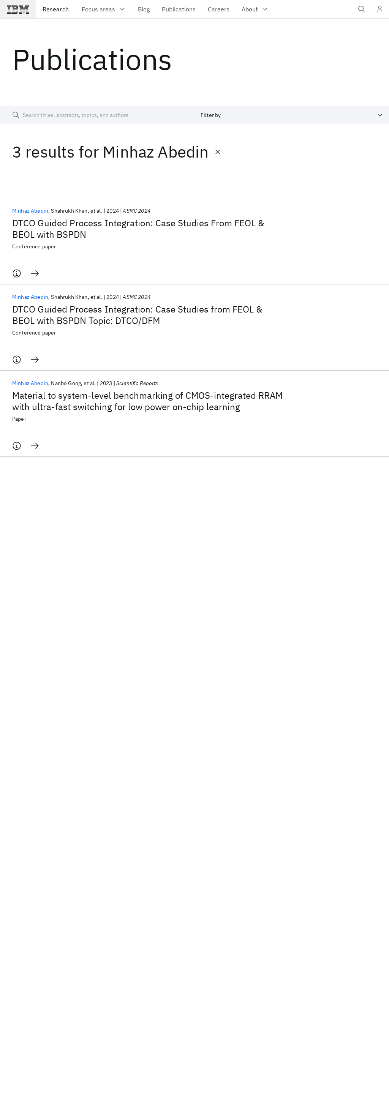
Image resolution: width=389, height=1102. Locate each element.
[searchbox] (97, 115)
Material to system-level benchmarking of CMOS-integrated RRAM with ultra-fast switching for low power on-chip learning (147, 401)
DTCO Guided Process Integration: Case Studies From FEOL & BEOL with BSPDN (138, 228)
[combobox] (291, 115)
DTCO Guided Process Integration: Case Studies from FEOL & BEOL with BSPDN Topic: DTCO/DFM (137, 314)
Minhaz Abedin (30, 210)
